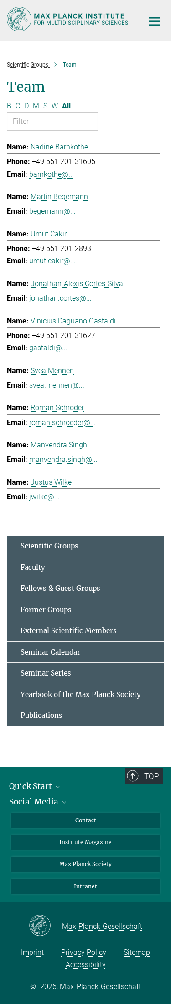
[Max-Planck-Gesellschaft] (45, 926)
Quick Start (31, 786)
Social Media (34, 801)
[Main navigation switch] (154, 21)
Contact (85, 820)
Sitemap (137, 952)
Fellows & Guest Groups (60, 588)
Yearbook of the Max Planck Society (81, 694)
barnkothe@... (51, 174)
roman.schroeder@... (62, 422)
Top (151, 776)
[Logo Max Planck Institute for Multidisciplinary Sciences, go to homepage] (68, 19)
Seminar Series (46, 673)
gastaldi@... (48, 347)
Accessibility (86, 964)
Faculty (33, 567)
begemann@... (52, 211)
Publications (41, 715)
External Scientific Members (69, 630)
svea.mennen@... (56, 385)
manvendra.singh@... (63, 459)
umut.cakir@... (52, 260)
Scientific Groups (49, 546)
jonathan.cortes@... (60, 298)
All (66, 106)
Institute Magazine (85, 842)
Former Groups (46, 609)
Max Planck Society (85, 864)
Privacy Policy (83, 952)
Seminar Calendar (50, 652)
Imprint (32, 952)
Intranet (85, 886)
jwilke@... (44, 496)
